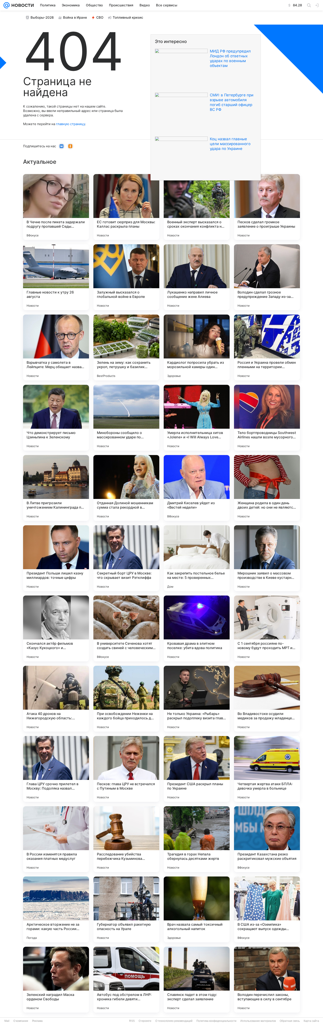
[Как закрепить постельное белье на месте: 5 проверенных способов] (197, 558)
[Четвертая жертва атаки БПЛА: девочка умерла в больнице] (267, 769)
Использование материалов (258, 1020)
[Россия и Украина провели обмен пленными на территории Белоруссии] (267, 347)
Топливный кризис (128, 17)
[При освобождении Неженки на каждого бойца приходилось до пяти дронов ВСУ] (126, 699)
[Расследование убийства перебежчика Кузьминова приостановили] (126, 839)
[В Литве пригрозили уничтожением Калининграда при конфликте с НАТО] (56, 488)
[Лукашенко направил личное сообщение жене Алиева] (197, 277)
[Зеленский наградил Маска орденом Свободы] (56, 980)
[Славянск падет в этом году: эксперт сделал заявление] (197, 980)
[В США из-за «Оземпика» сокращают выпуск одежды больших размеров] (267, 909)
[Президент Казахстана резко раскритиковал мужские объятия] (267, 839)
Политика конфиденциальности (216, 1020)
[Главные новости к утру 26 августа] (56, 277)
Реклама (37, 1020)
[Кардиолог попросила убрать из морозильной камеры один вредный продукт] (197, 347)
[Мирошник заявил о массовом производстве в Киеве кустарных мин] (267, 558)
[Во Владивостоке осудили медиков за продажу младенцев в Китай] (267, 699)
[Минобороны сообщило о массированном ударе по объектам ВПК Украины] (126, 418)
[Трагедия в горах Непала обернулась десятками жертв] (197, 839)
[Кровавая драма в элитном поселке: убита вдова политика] (197, 628)
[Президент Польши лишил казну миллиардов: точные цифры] (56, 558)
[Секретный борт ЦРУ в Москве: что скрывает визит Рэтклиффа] (126, 558)
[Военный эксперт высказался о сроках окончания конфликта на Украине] (197, 207)
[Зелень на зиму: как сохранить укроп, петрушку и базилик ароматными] (126, 347)
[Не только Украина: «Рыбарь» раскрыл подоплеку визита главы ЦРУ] (197, 699)
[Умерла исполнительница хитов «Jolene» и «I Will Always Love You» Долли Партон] (197, 418)
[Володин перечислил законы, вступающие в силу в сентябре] (267, 980)
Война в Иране (75, 17)
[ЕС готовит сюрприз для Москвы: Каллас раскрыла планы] (126, 207)
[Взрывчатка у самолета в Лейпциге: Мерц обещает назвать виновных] (56, 347)
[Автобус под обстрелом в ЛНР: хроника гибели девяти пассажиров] (126, 980)
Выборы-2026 (42, 17)
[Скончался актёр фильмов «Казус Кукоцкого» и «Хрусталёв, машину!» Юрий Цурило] (56, 628)
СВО (99, 17)
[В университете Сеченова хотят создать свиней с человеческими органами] (126, 628)
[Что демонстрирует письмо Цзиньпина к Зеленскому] (56, 418)
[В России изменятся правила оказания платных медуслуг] (56, 839)
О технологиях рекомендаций (173, 1020)
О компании (20, 1020)
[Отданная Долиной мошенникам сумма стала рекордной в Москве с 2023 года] (126, 488)
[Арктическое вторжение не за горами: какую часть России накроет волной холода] (56, 909)
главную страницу (70, 124)
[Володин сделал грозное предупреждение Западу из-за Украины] (267, 277)
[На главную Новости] (22, 5)
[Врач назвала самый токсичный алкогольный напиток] (197, 909)
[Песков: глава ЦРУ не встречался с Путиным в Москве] (126, 769)
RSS (132, 1020)
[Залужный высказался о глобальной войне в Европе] (126, 277)
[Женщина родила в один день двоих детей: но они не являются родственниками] (267, 488)
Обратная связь (290, 1020)
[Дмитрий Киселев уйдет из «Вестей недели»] (197, 488)
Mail (6, 1020)
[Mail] (7, 5)
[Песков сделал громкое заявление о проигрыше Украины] (267, 207)
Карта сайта (311, 1020)
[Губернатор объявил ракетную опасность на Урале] (126, 909)
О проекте (145, 1020)
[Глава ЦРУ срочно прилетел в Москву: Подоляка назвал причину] (56, 769)
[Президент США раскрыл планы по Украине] (197, 769)
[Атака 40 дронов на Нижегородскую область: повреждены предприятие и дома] (56, 699)
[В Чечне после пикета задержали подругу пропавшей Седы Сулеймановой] (56, 207)
